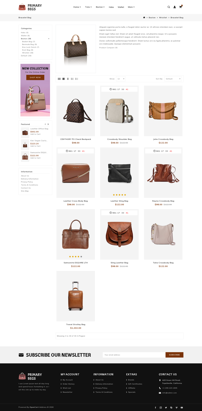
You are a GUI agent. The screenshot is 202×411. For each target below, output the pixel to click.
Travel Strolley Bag (75, 324)
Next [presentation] (48, 124)
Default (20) (26, 56)
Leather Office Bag (39, 129)
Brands (131, 380)
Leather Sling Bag (119, 201)
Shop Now (35, 77)
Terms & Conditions (29, 185)
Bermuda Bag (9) (29, 44)
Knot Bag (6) (27, 50)
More (130, 7)
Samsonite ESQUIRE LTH (39, 152)
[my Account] (175, 7)
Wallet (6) (25, 36)
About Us (25, 176)
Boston (152, 17)
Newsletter (67, 392)
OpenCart (34, 407)
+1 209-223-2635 (169, 388)
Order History (68, 384)
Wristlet (163, 17)
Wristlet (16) (27, 53)
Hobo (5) (24, 33)
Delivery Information (30, 179)
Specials (131, 392)
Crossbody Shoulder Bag (119, 139)
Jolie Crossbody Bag (163, 139)
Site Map (25, 191)
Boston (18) (26, 39)
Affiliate (131, 388)
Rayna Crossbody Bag (163, 201)
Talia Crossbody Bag (163, 262)
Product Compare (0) (108, 48)
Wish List (67, 388)
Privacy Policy (27, 182)
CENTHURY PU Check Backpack (75, 139)
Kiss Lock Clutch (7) (30, 47)
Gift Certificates (135, 384)
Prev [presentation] (45, 124)
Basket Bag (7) (28, 42)
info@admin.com (169, 393)
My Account (68, 380)
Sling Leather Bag (119, 262)
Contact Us (26, 188)
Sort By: (159, 79)
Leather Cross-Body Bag (76, 201)
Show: (112, 79)
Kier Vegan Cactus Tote (39, 140)
